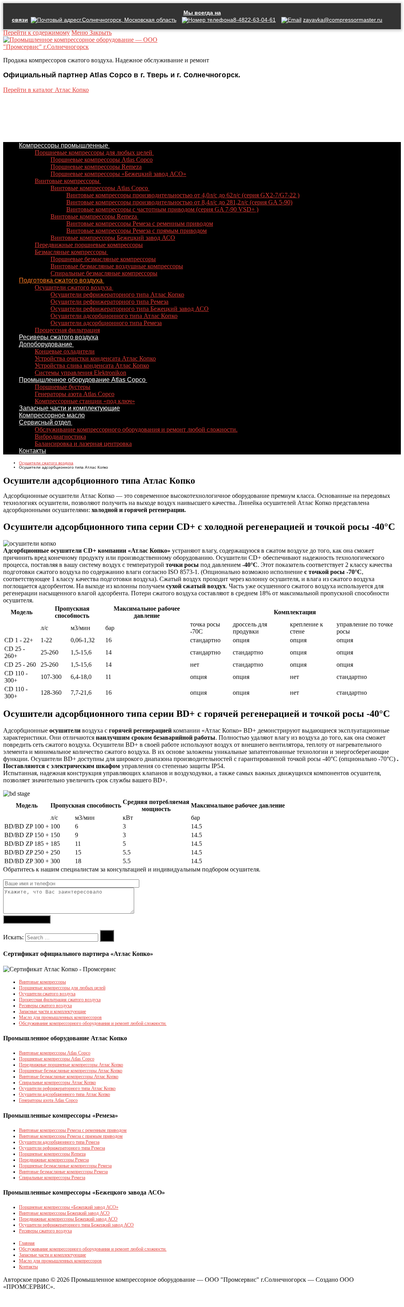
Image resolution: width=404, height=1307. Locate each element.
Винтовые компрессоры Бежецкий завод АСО (64, 1213)
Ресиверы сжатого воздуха (45, 1005)
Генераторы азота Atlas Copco (48, 1100)
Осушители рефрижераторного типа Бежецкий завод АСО (76, 1225)
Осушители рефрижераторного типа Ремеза (62, 1148)
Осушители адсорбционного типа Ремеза (59, 1142)
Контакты (28, 1267)
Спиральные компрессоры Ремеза (52, 1177)
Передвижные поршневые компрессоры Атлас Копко (71, 1065)
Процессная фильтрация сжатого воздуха (60, 999)
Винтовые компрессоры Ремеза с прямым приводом (71, 1136)
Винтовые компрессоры (42, 982)
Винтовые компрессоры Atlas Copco (54, 1053)
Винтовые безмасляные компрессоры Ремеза (63, 1171)
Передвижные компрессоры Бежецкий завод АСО (68, 1219)
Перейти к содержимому (36, 32)
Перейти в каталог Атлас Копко (46, 89)
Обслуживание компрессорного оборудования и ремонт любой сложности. (92, 1023)
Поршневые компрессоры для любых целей (62, 988)
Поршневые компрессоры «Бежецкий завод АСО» (68, 1207)
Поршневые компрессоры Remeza (52, 1154)
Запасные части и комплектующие (52, 1011)
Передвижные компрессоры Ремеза (54, 1160)
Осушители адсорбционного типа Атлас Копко (64, 1094)
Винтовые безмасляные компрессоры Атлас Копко (68, 1076)
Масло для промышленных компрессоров (60, 1017)
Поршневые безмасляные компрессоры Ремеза (65, 1166)
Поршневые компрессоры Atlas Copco (56, 1059)
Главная (27, 1243)
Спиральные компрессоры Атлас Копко (57, 1082)
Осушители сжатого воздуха (47, 994)
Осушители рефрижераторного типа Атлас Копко (67, 1088)
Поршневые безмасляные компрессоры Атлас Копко (70, 1070)
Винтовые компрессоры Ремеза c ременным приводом (73, 1130)
